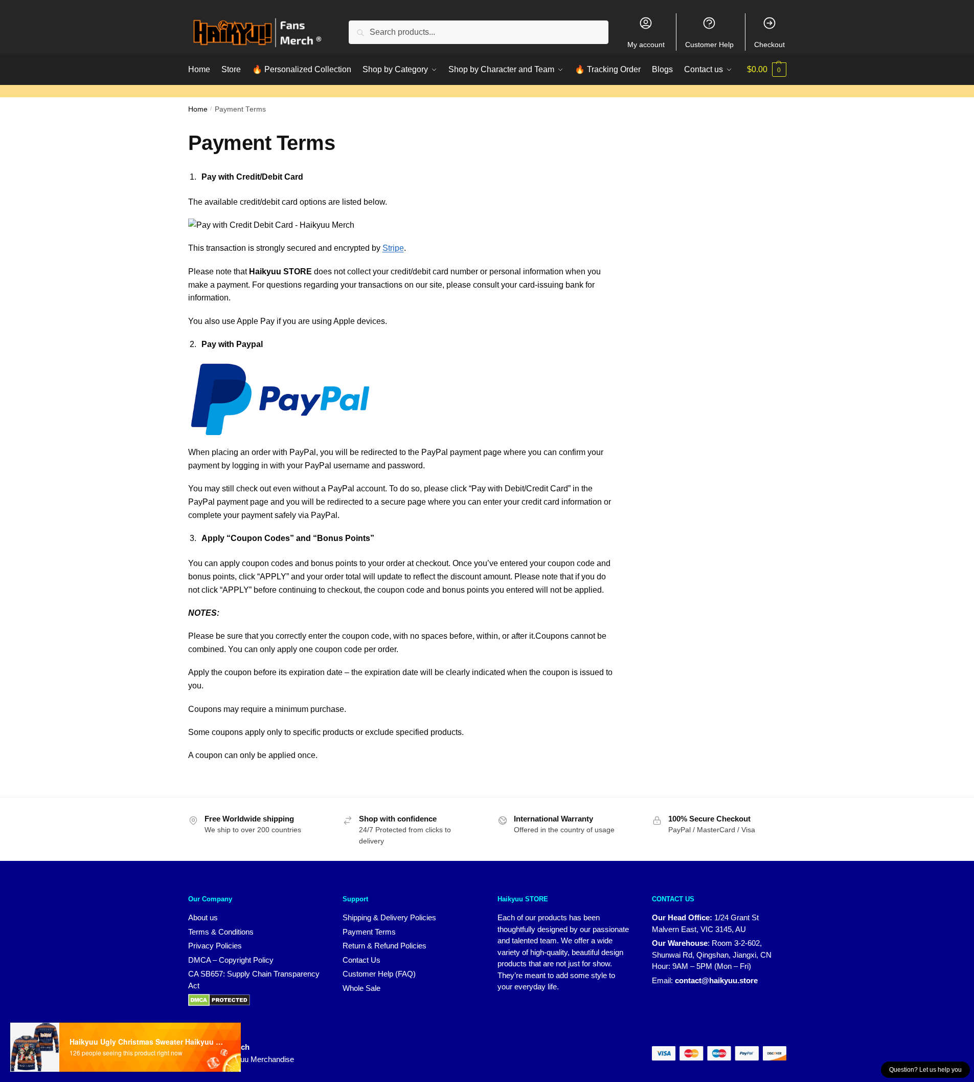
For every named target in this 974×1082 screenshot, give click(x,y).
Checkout (769, 44)
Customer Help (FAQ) (379, 973)
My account (646, 44)
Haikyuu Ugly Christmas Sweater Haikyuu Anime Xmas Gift (146, 1042)
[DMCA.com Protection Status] (219, 999)
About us (203, 917)
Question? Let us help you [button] (925, 1069)
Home (198, 109)
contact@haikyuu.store (716, 980)
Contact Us (361, 960)
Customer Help (709, 44)
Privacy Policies (215, 945)
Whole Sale (361, 988)
